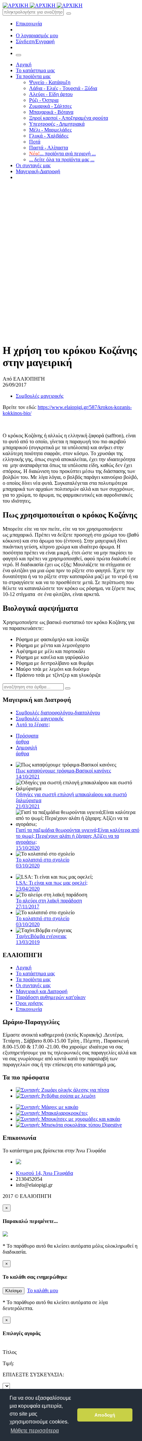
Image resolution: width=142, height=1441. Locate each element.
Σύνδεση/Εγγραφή (35, 41)
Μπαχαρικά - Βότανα (51, 112)
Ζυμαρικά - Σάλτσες (50, 106)
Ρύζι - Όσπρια (43, 100)
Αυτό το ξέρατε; (33, 724)
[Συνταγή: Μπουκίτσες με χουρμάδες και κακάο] (68, 1119)
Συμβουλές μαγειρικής (39, 396)
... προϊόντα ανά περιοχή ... (62, 153)
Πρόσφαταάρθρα (27, 738)
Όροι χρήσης (29, 1003)
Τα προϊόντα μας (33, 76)
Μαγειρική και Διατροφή (41, 991)
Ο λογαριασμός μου (37, 35)
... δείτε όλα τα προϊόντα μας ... (61, 159)
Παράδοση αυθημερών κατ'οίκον (51, 997)
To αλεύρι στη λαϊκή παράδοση (49, 903)
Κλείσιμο (13, 1290)
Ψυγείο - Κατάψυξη (49, 82)
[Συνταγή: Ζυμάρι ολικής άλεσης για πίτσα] (62, 1090)
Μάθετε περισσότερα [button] (35, 1430)
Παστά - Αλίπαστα (48, 147)
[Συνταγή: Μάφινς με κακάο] (47, 1107)
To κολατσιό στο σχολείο (42, 862)
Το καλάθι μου (42, 1290)
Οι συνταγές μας (33, 165)
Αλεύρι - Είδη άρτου (51, 94)
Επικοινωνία (29, 23)
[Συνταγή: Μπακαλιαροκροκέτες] (52, 1113)
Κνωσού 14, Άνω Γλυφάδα (44, 1173)
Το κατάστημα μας (35, 70)
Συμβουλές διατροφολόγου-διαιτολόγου (58, 712)
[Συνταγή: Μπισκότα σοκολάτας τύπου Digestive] (69, 1125)
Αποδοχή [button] (104, 1415)
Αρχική (23, 64)
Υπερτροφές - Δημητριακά (57, 124)
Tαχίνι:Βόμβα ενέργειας (41, 939)
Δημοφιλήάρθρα (26, 750)
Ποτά (34, 141)
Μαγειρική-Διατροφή (38, 171)
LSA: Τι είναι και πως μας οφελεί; (52, 886)
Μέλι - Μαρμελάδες (50, 130)
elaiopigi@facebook (86, 1162)
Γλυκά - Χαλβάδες (48, 136)
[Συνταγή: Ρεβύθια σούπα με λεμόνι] (55, 1096)
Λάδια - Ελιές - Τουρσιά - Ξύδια (63, 88)
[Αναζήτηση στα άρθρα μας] (67, 688)
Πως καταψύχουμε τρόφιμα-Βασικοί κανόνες (63, 773)
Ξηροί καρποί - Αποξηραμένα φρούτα (68, 118)
